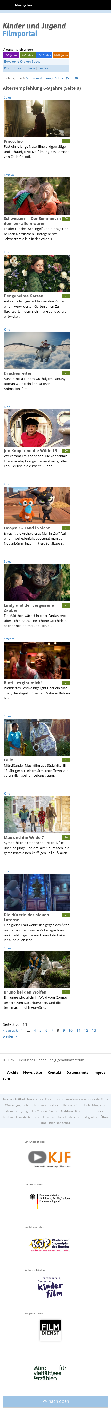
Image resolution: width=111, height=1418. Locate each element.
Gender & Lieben (70, 1117)
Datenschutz (77, 1072)
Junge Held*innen (34, 1111)
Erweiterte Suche (28, 1117)
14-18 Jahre (61, 55)
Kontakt (54, 1072)
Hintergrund (52, 1099)
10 (70, 1030)
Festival (43, 68)
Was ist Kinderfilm (93, 1099)
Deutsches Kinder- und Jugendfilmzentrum (51, 1060)
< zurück (10, 1030)
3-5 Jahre (11, 55)
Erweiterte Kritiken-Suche (22, 61)
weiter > (10, 1036)
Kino (7, 68)
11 (78, 1030)
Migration (91, 1117)
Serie (31, 68)
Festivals (40, 1105)
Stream (19, 68)
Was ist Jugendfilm (18, 1105)
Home (7, 1099)
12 (86, 1030)
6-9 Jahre (27, 55)
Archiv (12, 1072)
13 (94, 1030)
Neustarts (34, 1099)
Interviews (71, 1099)
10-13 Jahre (44, 55)
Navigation (21, 5)
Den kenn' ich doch (76, 1105)
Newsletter (32, 1072)
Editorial (54, 1105)
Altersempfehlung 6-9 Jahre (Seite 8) (52, 78)
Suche (53, 1111)
